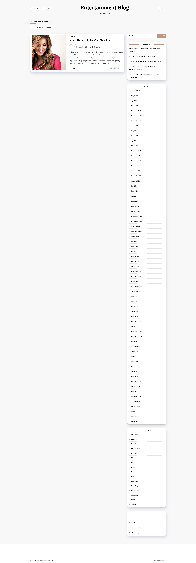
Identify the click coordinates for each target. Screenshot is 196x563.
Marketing (134, 481)
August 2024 (135, 181)
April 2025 (134, 141)
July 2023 (134, 241)
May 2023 (134, 251)
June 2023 (134, 246)
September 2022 (136, 286)
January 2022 (135, 326)
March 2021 (135, 376)
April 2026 (134, 101)
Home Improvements (138, 472)
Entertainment (136, 448)
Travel (133, 504)
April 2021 (134, 371)
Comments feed (134, 528)
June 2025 (134, 136)
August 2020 (135, 406)
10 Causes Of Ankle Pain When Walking (142, 56)
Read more (73, 69)
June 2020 (134, 416)
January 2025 (135, 156)
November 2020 (136, 391)
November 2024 (136, 166)
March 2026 (135, 106)
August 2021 (135, 351)
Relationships (136, 490)
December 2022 (136, 271)
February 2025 (136, 151)
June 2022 (134, 301)
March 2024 (135, 201)
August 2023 (135, 236)
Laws (133, 476)
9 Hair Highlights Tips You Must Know (90, 40)
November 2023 (136, 221)
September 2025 (136, 121)
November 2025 (136, 116)
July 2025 (134, 131)
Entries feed (133, 523)
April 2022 (134, 311)
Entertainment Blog (104, 7)
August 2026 (135, 91)
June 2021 (134, 361)
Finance (133, 458)
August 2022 (135, 291)
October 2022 (135, 281)
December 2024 (136, 161)
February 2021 (136, 381)
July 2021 (134, 356)
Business (134, 439)
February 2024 (136, 206)
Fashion (72, 36)
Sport (133, 500)
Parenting (134, 486)
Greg (75, 44)
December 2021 (136, 331)
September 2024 (136, 176)
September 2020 (137, 401)
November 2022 (136, 276)
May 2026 (134, 96)
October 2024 (136, 171)
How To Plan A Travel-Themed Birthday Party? (145, 61)
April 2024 (134, 196)
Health (133, 467)
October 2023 (135, 226)
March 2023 (135, 256)
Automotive (135, 434)
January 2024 (135, 211)
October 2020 (136, 396)
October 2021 (135, 341)
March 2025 (135, 146)
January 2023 (135, 266)
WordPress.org (134, 533)
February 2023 (136, 261)
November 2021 (136, 336)
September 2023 (136, 231)
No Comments (96, 47)
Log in (131, 518)
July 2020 (134, 411)
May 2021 (134, 366)
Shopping (134, 495)
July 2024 (134, 186)
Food (133, 462)
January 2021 (135, 386)
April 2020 (134, 421)
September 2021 (136, 346)
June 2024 (134, 191)
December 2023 (136, 216)
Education (134, 444)
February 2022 (136, 321)
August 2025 (135, 126)
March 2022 (135, 316)
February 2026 (136, 111)
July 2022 (134, 296)
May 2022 (134, 306)
